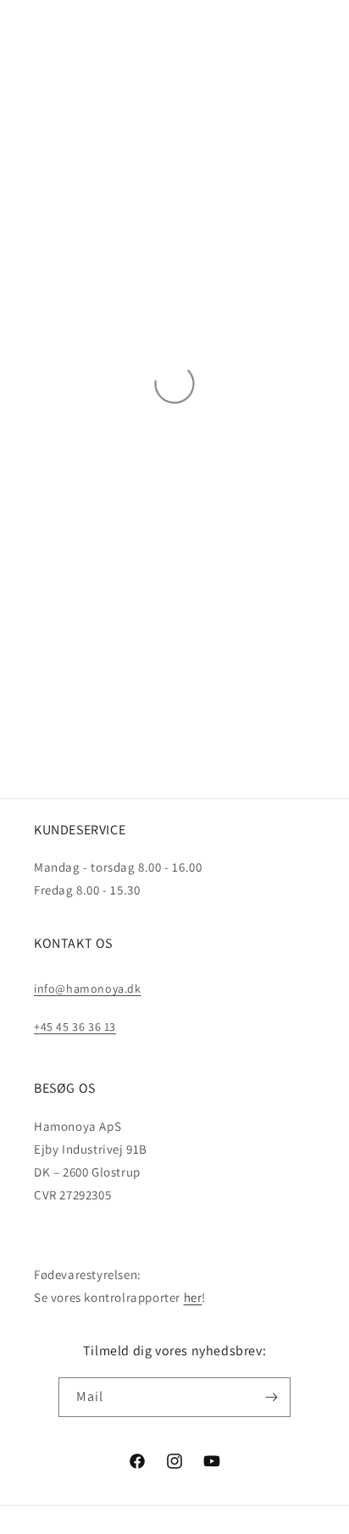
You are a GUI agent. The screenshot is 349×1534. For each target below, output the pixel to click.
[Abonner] (271, 1397)
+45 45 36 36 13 (75, 1026)
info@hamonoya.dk (87, 988)
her (193, 1297)
